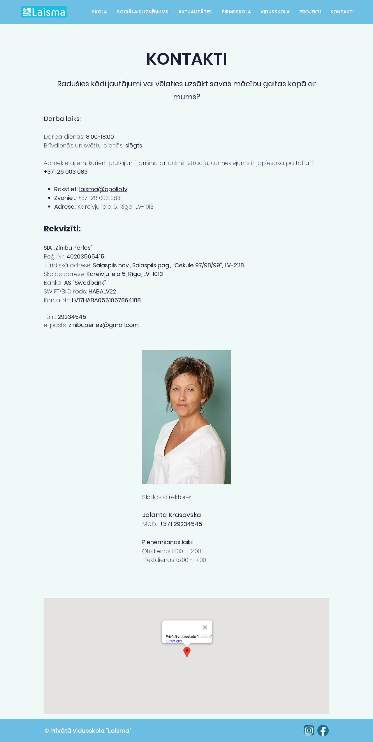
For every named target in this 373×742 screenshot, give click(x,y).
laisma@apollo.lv (103, 189)
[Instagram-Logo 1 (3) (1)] (308, 730)
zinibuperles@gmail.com (103, 325)
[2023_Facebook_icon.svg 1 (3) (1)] (323, 730)
